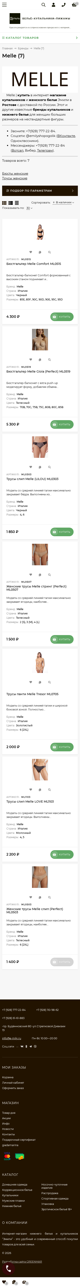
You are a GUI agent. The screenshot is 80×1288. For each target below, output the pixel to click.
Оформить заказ (13, 1088)
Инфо (6, 1123)
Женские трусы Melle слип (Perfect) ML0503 (34, 910)
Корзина (7, 1077)
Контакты (8, 1134)
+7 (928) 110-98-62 (47, 1009)
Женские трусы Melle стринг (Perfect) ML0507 (36, 588)
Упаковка (47, 1204)
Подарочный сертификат (19, 1139)
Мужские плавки (13, 1200)
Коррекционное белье (17, 1190)
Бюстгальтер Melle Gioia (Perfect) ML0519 (38, 371)
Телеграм (45, 150)
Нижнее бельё (11, 1206)
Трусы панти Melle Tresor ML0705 (32, 694)
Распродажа (49, 1193)
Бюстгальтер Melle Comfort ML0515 (33, 264)
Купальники (10, 1195)
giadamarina (10, 1145)
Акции (6, 1118)
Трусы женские (14, 178)
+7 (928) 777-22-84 (14, 1009)
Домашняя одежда (14, 1184)
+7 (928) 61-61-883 (13, 1018)
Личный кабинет (13, 1082)
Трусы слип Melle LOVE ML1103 (30, 801)
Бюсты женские (15, 173)
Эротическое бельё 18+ (56, 1209)
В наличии (63, 202)
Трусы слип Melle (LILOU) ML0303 (32, 479)
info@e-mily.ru (11, 1038)
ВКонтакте (66, 136)
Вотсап (17, 150)
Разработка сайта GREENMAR (22, 1261)
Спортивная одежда (54, 1198)
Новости (8, 1129)
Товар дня (8, 1112)
